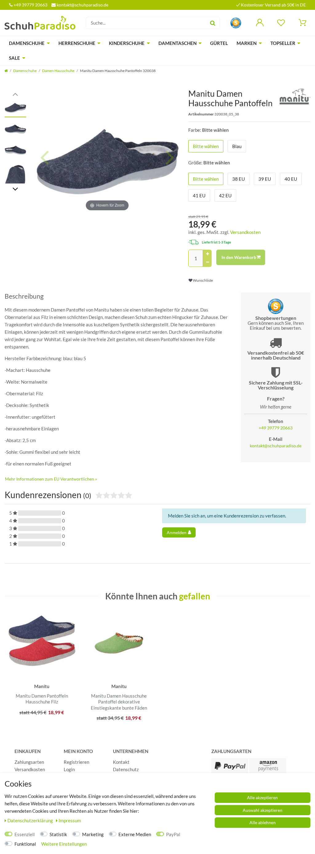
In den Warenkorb (238, 257)
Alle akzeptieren (262, 797)
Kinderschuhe (127, 43)
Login (69, 769)
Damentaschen (177, 43)
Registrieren (76, 762)
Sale (14, 58)
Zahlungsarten (29, 762)
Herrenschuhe (76, 43)
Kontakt (121, 762)
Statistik (58, 834)
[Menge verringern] (207, 262)
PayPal (173, 834)
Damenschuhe (27, 43)
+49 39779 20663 (30, 4)
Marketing (93, 834)
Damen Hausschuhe (58, 70)
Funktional (25, 844)
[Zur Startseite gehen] (6, 70)
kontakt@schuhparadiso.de (82, 4)
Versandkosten (245, 232)
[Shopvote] (235, 22)
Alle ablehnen (262, 822)
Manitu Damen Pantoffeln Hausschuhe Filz (42, 699)
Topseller (282, 43)
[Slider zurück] (15, 94)
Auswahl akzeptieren (262, 810)
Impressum (69, 820)
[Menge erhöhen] (207, 254)
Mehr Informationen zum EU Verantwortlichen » (51, 478)
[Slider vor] (15, 188)
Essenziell (24, 834)
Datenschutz (126, 769)
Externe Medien (134, 834)
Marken (247, 43)
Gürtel (219, 43)
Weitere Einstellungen (64, 844)
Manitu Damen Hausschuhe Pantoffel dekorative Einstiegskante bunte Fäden (119, 702)
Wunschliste (202, 280)
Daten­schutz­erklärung (30, 820)
